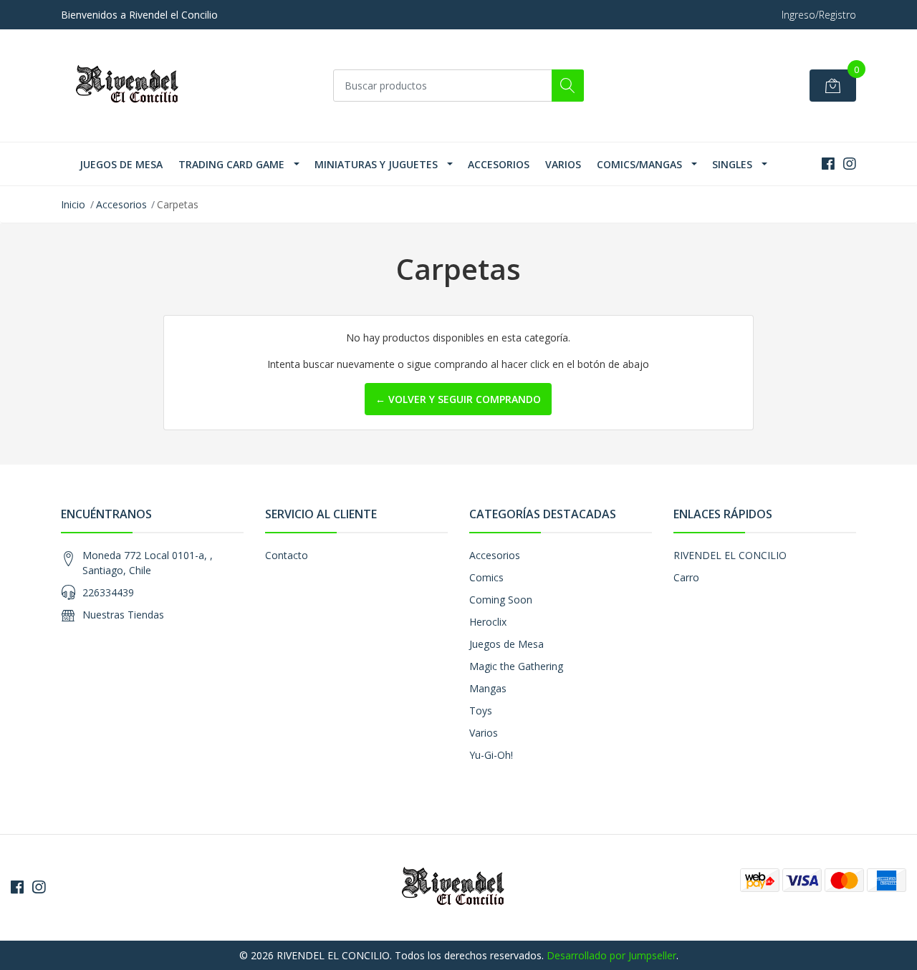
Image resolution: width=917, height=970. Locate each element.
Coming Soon (500, 599)
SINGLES (732, 164)
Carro (686, 577)
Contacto (286, 555)
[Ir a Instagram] (849, 163)
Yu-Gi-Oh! (491, 755)
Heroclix (487, 622)
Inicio (73, 204)
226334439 (108, 592)
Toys (480, 710)
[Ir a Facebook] (828, 163)
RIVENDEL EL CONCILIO (730, 555)
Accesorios (498, 164)
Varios (563, 164)
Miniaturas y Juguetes (376, 164)
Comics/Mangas (639, 164)
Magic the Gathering (516, 666)
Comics (486, 577)
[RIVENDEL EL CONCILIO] (132, 85)
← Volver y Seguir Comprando (458, 399)
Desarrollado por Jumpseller (611, 955)
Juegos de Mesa (121, 164)
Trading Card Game (231, 164)
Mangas (487, 688)
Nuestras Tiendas (123, 614)
